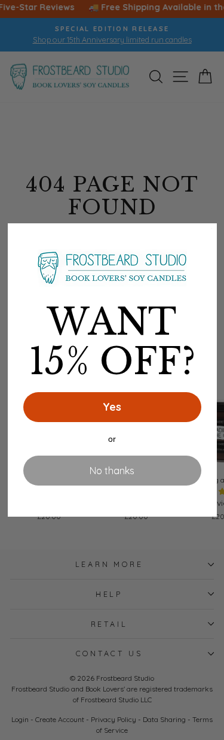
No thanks (112, 471)
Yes (112, 407)
